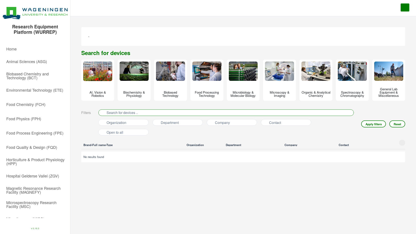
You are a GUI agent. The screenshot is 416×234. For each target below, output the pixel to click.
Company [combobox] (222, 122)
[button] (35, 48)
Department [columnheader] (234, 144)
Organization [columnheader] (196, 144)
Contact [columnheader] (344, 144)
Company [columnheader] (291, 144)
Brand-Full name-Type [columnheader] (98, 144)
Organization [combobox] (116, 122)
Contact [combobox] (275, 122)
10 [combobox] (102, 174)
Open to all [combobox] (115, 132)
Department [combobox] (170, 122)
